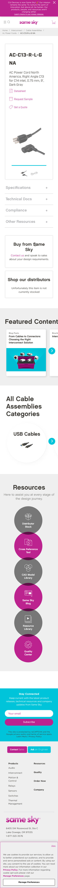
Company (39, 789)
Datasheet (20, 90)
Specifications (18, 187)
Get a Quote (20, 107)
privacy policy (19, 734)
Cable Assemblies (34, 30)
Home (5, 30)
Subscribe (29, 722)
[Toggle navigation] (5, 22)
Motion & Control (13, 779)
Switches (13, 796)
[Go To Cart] (53, 22)
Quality (38, 772)
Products (13, 763)
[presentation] (51, 350)
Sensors (12, 791)
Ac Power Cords (9, 33)
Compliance (16, 210)
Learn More (21, 736)
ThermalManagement (15, 802)
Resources (39, 763)
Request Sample (23, 99)
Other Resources (20, 221)
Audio (11, 768)
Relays (11, 786)
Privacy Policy (35, 736)
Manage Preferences (13, 876)
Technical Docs (19, 199)
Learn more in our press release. (29, 14)
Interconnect (16, 30)
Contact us (17, 255)
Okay (53, 846)
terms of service (38, 734)
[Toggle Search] (8, 22)
